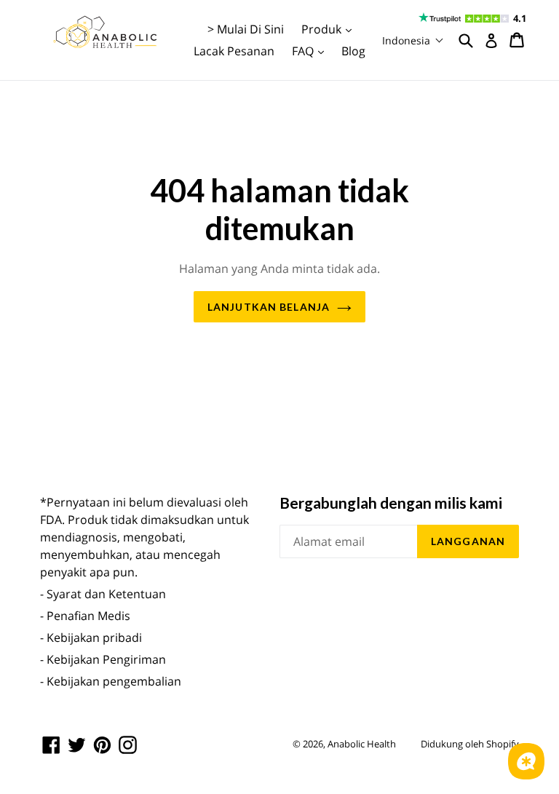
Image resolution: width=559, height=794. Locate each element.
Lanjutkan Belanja (268, 307)
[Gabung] (491, 40)
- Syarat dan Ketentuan (103, 594)
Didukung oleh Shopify (470, 743)
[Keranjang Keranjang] (518, 40)
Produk (330, 28)
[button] (413, 40)
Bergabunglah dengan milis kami (391, 502)
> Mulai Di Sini (245, 29)
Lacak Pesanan (234, 51)
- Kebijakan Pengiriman (103, 659)
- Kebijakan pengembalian (110, 681)
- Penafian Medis (85, 616)
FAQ (311, 50)
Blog (353, 51)
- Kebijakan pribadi (91, 638)
